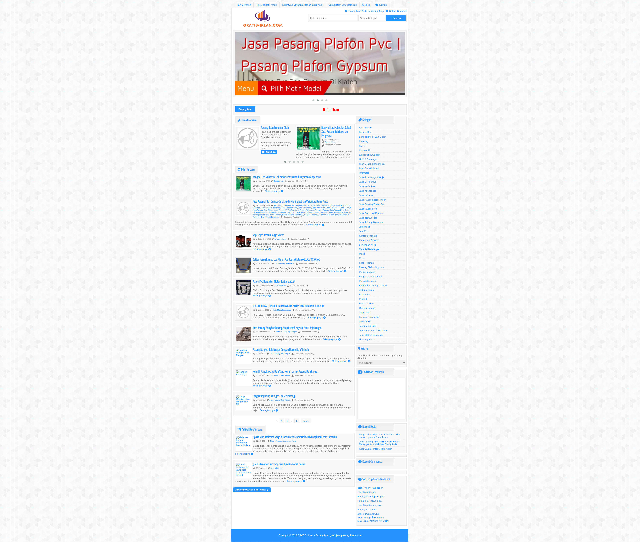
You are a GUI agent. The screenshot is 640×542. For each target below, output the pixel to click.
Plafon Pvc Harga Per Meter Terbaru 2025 (274, 291)
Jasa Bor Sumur (304, 217)
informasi (278, 450)
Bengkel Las (269, 142)
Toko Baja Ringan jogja (370, 500)
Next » (306, 430)
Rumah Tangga (367, 308)
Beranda (244, 4)
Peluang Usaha (327, 222)
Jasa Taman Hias (337, 219)
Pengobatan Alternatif (342, 222)
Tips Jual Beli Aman (266, 4)
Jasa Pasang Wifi (302, 219)
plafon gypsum (367, 290)
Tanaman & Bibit (327, 224)
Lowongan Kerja (293, 222)
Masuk (402, 11)
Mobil (362, 253)
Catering (324, 215)
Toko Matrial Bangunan (270, 226)
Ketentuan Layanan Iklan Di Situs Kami (302, 4)
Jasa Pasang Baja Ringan (263, 219)
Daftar (391, 11)
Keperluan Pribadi (368, 240)
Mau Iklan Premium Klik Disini (373, 520)
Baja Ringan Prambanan (370, 487)
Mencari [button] (396, 18)
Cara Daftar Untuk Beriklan (342, 4)
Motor (362, 258)
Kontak (381, 4)
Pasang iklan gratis (326, 535)
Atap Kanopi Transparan (371, 517)
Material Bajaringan (369, 249)
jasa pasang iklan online (349, 535)
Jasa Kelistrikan (318, 217)
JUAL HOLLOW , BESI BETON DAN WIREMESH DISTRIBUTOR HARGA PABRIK (288, 315)
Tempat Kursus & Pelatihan (373, 330)
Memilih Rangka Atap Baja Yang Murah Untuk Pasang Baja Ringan (285, 381)
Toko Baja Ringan (367, 492)
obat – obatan (366, 262)
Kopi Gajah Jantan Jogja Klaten (268, 244)
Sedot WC (299, 224)
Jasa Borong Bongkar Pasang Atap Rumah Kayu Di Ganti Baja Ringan (287, 337)
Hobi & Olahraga (368, 159)
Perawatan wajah (368, 281)
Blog (366, 4)
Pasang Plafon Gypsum (310, 222)
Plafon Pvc (364, 294)
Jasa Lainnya (345, 217)
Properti (278, 224)
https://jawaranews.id (369, 513)
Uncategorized (280, 248)
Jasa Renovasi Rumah (319, 219)
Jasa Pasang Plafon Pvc (284, 219)
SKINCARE (365, 321)
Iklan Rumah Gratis (289, 217)
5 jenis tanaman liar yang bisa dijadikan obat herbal (279, 473)
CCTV (330, 215)
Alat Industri (278, 215)
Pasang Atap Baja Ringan (371, 496)
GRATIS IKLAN (306, 535)
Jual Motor (282, 222)
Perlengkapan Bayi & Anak (263, 224)
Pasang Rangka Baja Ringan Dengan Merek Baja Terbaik (281, 359)
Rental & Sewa (288, 224)
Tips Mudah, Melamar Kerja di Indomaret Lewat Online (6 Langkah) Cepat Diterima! (295, 446)
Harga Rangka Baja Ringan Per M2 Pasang (274, 405)
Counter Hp (339, 215)
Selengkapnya (244, 162)
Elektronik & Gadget (369, 154)
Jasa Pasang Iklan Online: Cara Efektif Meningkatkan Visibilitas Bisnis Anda (290, 211)
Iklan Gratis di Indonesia (271, 217)
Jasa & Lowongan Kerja (371, 177)
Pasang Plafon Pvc (367, 509)
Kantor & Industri (368, 235)
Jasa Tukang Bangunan (371, 222)
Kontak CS (329, 152)
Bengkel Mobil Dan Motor (305, 215)
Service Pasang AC (312, 224)
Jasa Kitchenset (332, 217)
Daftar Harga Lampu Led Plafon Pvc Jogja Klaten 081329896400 (286, 269)
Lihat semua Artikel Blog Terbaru (252, 499)
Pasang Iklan (245, 109)
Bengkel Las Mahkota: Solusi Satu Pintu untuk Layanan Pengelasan (275, 132)
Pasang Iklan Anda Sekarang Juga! (364, 11)
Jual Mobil (272, 222)
